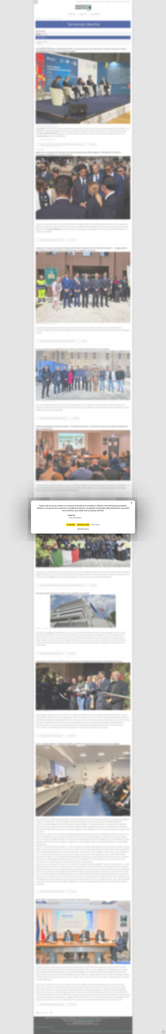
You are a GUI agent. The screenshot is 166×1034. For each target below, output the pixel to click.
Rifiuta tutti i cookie (83, 524)
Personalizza (96, 524)
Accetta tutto (71, 524)
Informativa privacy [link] (83, 529)
